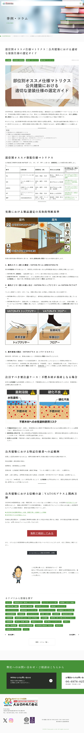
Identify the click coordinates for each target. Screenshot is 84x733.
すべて (9, 602)
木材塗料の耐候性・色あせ (44, 625)
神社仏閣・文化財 (26, 606)
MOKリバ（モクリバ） (47, 610)
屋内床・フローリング (32, 60)
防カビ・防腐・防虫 (22, 621)
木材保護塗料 (11, 614)
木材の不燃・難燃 (12, 606)
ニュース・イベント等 (49, 602)
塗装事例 (9, 621)
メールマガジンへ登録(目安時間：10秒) (42, 552)
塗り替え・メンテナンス (52, 621)
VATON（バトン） (42, 606)
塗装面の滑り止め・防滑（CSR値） (27, 618)
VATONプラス (69, 197)
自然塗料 (9, 618)
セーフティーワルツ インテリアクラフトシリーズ (71, 188)
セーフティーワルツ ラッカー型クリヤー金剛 (71, 176)
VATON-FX (68, 192)
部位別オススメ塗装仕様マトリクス (18, 132)
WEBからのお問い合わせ (20, 677)
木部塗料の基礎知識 (18, 60)
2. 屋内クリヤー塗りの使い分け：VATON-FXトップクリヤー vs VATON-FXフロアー (34, 138)
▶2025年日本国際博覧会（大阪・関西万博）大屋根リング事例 (25, 512)
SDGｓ (66, 621)
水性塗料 (56, 614)
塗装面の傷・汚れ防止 (13, 629)
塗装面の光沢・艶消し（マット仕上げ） (27, 602)
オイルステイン (32, 614)
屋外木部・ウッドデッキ (47, 60)
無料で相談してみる (42, 533)
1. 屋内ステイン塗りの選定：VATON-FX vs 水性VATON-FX (27, 136)
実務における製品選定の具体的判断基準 (19, 134)
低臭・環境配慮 (11, 625)
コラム (26, 629)
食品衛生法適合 (67, 614)
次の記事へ (72, 634)
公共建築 (8, 60)
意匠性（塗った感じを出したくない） (62, 618)
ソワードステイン (12, 610)
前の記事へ (11, 634)
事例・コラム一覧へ (42, 642)
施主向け (59, 625)
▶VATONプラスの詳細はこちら (15, 515)
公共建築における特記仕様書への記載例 (19, 143)
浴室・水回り (45, 614)
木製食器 (21, 614)
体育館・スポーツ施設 (67, 602)
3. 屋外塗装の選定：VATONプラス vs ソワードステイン (26, 139)
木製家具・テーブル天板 (65, 610)
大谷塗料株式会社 (6, 36)
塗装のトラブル (37, 621)
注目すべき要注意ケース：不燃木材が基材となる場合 (23, 141)
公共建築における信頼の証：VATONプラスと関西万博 (23, 145)
